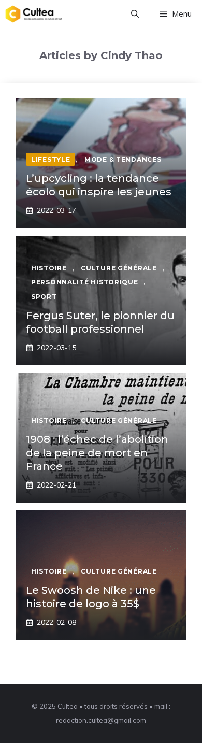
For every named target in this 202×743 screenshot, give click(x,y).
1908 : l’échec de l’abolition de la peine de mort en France (97, 453)
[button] (135, 14)
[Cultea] (33, 14)
